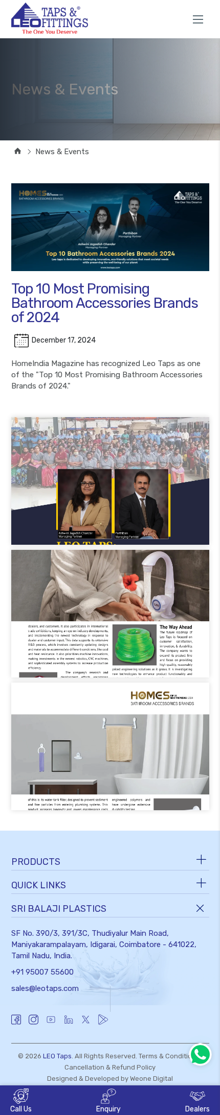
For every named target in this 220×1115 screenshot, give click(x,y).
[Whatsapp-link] (200, 1054)
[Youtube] (51, 1024)
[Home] (16, 152)
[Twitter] (86, 1024)
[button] (108, 1101)
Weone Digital (151, 1078)
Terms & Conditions (169, 1056)
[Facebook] (16, 1024)
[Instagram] (33, 1024)
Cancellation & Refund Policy (110, 1067)
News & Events (62, 151)
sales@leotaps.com (45, 988)
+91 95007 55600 (42, 972)
